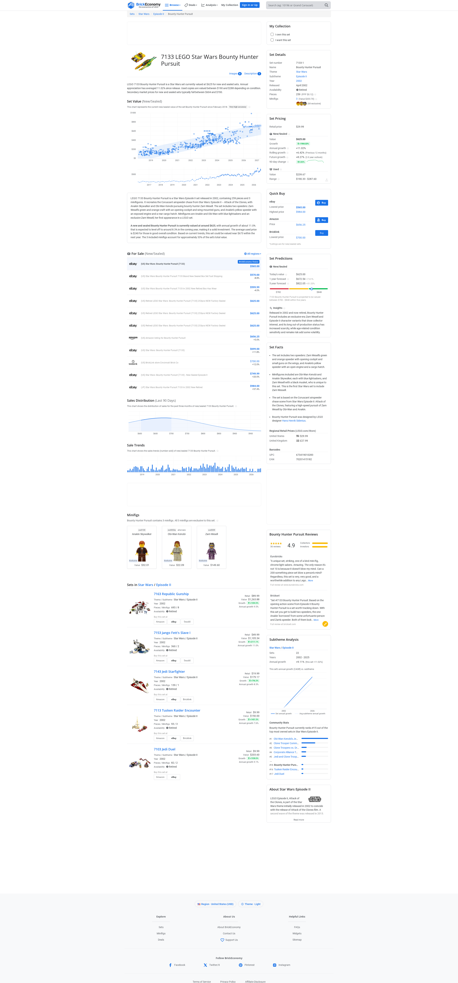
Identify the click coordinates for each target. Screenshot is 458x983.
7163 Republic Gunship (171, 594)
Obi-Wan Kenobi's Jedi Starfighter (292, 738)
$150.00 (254, 715)
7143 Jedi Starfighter (169, 671)
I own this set (237, 617)
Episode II (158, 14)
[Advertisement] (194, 32)
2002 (162, 603)
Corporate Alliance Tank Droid (290, 752)
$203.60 (254, 754)
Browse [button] (174, 5)
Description (250, 73)
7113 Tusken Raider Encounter (177, 710)
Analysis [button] (211, 5)
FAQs (297, 927)
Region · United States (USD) (217, 904)
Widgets (297, 933)
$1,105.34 (253, 638)
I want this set (237, 622)
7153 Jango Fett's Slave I (172, 633)
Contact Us (229, 933)
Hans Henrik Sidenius (294, 420)
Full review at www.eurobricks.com (287, 585)
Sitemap (297, 939)
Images (233, 73)
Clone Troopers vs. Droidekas (290, 747)
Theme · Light (252, 904)
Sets (132, 14)
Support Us (231, 939)
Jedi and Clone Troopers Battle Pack (294, 756)
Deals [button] (192, 5)
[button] (248, 106)
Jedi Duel (279, 773)
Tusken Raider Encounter (288, 769)
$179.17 (254, 677)
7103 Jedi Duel (164, 749)
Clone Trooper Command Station (292, 743)
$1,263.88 (253, 599)
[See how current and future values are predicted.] (326, 180)
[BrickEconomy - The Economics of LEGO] (144, 5)
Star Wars (143, 14)
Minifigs (161, 933)
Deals (161, 939)
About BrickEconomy (229, 927)
